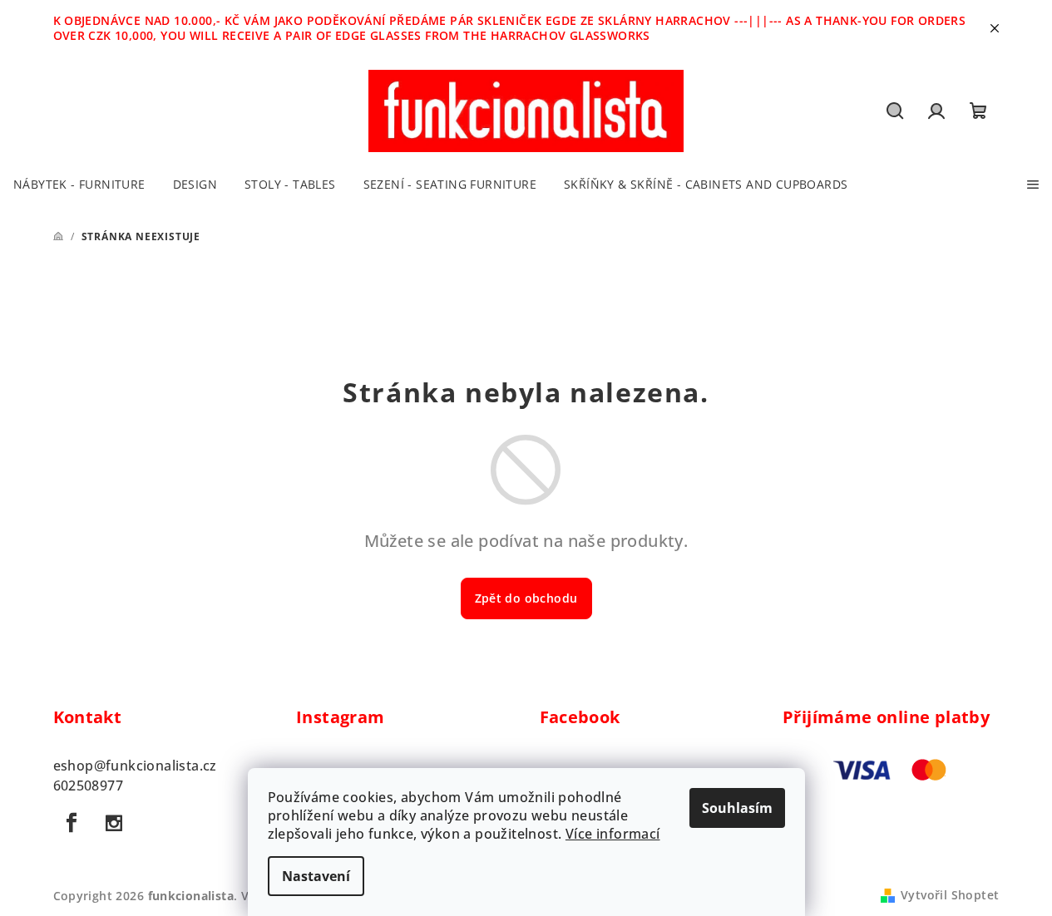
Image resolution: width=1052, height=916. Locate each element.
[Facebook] (72, 823)
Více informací (613, 834)
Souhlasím (737, 808)
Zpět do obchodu (526, 598)
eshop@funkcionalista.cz (135, 765)
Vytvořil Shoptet (950, 895)
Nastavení (316, 876)
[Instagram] (114, 823)
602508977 (88, 785)
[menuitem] (79, 184)
